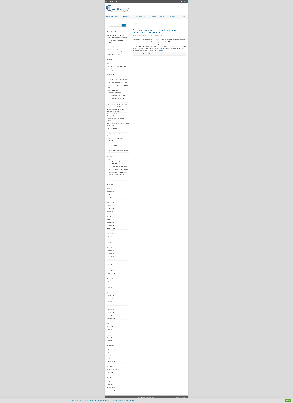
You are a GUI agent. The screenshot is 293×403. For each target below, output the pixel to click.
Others (162, 16)
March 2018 (110, 338)
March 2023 (110, 247)
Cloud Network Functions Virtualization (118, 169)
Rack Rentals (110, 364)
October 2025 (110, 194)
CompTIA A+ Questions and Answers (118, 82)
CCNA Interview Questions (115, 143)
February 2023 (110, 250)
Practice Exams (111, 361)
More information (130, 400)
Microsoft (172, 16)
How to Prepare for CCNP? (113, 131)
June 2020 (109, 304)
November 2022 (111, 259)
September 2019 (111, 318)
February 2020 (110, 309)
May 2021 (109, 284)
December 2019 (111, 315)
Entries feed (110, 384)
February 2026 (110, 191)
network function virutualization (152, 54)
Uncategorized (138, 54)
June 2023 (109, 239)
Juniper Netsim (110, 154)
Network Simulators (112, 16)
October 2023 (110, 231)
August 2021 (110, 278)
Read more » (160, 50)
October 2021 (110, 276)
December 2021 (111, 270)
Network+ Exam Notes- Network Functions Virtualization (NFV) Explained (154, 31)
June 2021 (109, 281)
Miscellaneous (110, 156)
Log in (108, 381)
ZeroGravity (171, 397)
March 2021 (110, 287)
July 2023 (109, 236)
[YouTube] (184, 1)
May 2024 (109, 214)
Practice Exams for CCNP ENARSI (115, 54)
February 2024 (110, 222)
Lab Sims (153, 16)
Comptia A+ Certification (115, 92)
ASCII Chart (111, 159)
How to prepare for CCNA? (113, 128)
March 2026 (110, 188)
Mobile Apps (110, 355)
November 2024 (111, 208)
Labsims (109, 350)
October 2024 (110, 211)
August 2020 (110, 298)
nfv (162, 54)
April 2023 (109, 245)
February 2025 (110, 202)
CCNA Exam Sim (111, 63)
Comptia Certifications (112, 90)
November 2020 (111, 293)
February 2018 (110, 340)
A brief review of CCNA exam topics (117, 66)
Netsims (109, 358)
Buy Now (182, 16)
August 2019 (110, 321)
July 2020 (109, 301)
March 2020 (110, 307)
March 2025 (110, 200)
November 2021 (111, 273)
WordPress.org (111, 390)
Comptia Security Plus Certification (117, 98)
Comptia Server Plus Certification (117, 101)
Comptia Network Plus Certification (117, 95)
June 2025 (109, 197)
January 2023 (110, 253)
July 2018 (109, 329)
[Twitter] (181, 1)
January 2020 (110, 312)
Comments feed (111, 387)
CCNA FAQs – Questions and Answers (118, 79)
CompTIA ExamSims (141, 16)
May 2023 (109, 242)
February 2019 (110, 323)
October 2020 (110, 295)
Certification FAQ (111, 77)
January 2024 (110, 225)
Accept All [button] (288, 400)
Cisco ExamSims (127, 16)
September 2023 (111, 233)
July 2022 (109, 264)
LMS (108, 352)
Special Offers (110, 366)
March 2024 (110, 219)
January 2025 (110, 205)
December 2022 (111, 256)
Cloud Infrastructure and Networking (118, 166)
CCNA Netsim (110, 74)
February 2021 (110, 290)
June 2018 (109, 332)
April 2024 (109, 217)
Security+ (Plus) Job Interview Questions (118, 150)
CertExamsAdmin (138, 35)
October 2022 (110, 262)
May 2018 (109, 335)
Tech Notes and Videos (113, 369)
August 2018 (110, 326)
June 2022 (109, 267)
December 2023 (111, 228)
